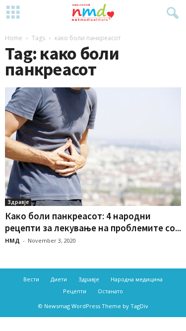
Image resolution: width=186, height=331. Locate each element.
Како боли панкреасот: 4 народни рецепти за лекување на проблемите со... (93, 222)
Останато (110, 291)
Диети (59, 279)
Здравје (18, 202)
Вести (31, 279)
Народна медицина (137, 279)
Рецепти (74, 291)
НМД (12, 240)
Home (13, 38)
